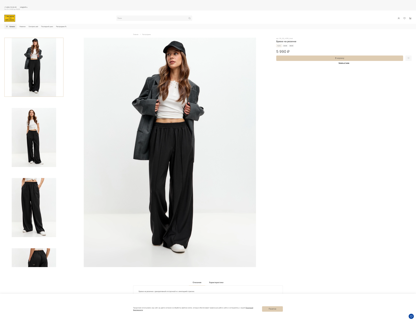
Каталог (12, 26)
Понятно (272, 309)
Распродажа (146, 34)
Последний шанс (47, 26)
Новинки (23, 26)
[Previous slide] (70, 152)
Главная (135, 34)
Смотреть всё (33, 26)
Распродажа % (61, 26)
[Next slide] (34, 264)
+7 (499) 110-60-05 (10, 7)
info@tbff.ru (23, 7)
